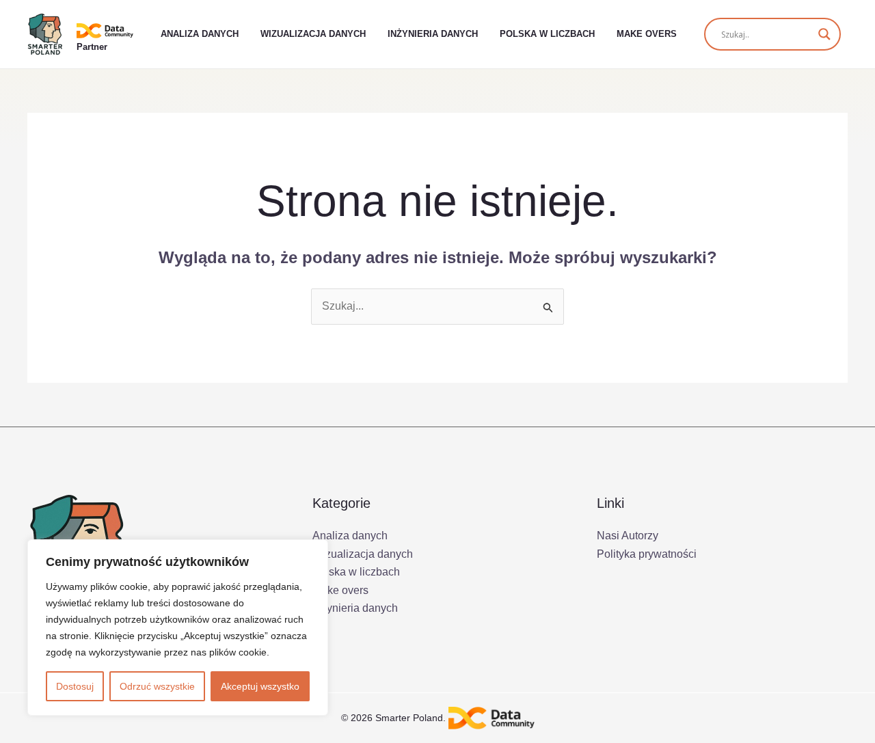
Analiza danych (200, 34)
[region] (177, 627)
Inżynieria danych (433, 34)
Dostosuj (75, 686)
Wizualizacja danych (313, 34)
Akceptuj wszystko (260, 686)
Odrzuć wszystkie (157, 686)
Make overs (647, 34)
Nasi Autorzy (627, 535)
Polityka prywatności (647, 554)
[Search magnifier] (824, 34)
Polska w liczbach (547, 34)
